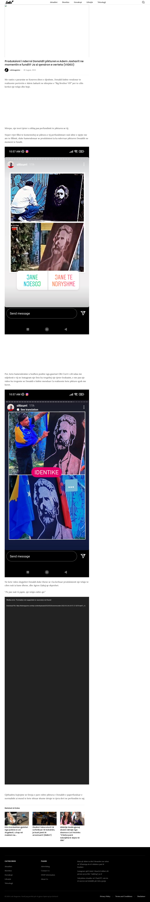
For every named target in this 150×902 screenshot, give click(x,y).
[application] (47, 690)
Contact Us (45, 871)
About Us (44, 879)
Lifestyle (89, 2)
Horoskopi (78, 2)
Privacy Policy (105, 896)
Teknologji (102, 2)
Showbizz (65, 2)
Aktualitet (53, 2)
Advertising (45, 866)
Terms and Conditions (123, 896)
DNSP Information (48, 875)
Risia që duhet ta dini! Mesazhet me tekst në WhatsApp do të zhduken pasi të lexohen (93, 864)
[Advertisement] (47, 108)
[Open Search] (143, 2)
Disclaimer (141, 896)
